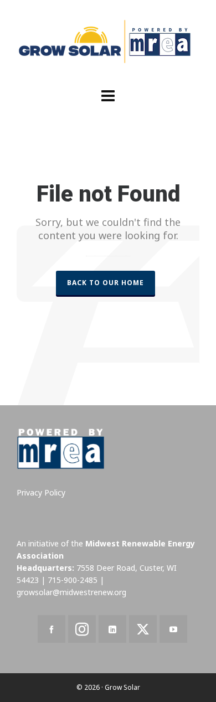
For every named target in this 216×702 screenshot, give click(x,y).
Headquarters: (45, 567)
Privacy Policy (41, 492)
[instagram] (82, 629)
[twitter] (143, 629)
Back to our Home (105, 282)
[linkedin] (112, 629)
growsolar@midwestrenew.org (71, 592)
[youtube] (173, 629)
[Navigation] (108, 95)
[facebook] (51, 629)
